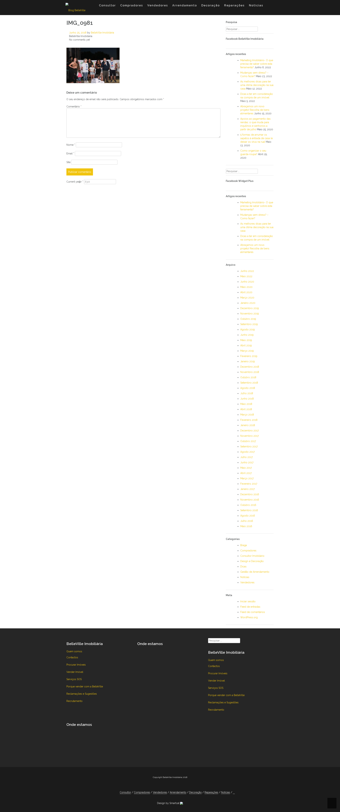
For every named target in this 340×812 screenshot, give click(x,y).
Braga (243, 545)
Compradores (131, 5)
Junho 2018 (247, 398)
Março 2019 (247, 350)
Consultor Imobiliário (252, 555)
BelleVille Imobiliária (102, 32)
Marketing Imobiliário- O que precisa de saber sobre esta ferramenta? (256, 64)
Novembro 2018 (249, 372)
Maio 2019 (246, 340)
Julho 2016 (246, 521)
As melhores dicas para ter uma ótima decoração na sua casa (256, 85)
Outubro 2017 (248, 441)
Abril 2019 (246, 345)
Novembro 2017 (249, 435)
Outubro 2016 (248, 505)
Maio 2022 (246, 276)
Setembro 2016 (249, 510)
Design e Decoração (252, 561)
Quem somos (74, 651)
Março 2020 (247, 297)
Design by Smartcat (168, 803)
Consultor (107, 5)
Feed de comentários (252, 612)
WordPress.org (249, 617)
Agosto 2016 (247, 515)
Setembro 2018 (249, 382)
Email (70, 153)
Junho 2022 (247, 271)
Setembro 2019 (249, 324)
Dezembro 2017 (249, 430)
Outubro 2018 (248, 377)
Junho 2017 (246, 462)
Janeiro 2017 (247, 489)
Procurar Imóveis (76, 664)
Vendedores (157, 5)
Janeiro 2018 (247, 425)
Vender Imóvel (74, 672)
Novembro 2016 (249, 499)
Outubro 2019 (248, 318)
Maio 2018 (246, 404)
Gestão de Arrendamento (254, 571)
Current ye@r (74, 181)
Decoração (210, 5)
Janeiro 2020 (247, 303)
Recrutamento (74, 701)
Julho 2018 (246, 393)
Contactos (72, 657)
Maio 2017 (246, 467)
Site (68, 162)
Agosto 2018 (247, 388)
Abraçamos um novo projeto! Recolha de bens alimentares (254, 110)
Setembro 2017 (249, 446)
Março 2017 (247, 478)
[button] (269, 6)
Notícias (256, 5)
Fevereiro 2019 (248, 356)
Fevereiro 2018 (248, 419)
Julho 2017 (246, 457)
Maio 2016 (246, 526)
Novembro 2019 (249, 313)
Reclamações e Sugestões (81, 693)
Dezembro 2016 (249, 494)
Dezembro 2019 (249, 308)
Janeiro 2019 (247, 361)
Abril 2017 (246, 473)
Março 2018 (247, 414)
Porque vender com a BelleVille (84, 686)
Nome (70, 144)
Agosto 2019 (247, 329)
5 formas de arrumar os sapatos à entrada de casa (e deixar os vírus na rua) (256, 138)
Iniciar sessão (248, 601)
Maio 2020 (246, 287)
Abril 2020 (246, 292)
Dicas (243, 566)
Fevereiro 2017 (248, 483)
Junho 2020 (247, 281)
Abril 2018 (246, 409)
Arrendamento (184, 5)
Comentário (73, 106)
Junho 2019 (247, 334)
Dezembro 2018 (249, 366)
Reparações (234, 5)
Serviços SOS (74, 679)
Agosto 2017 (247, 451)
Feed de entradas (250, 606)
